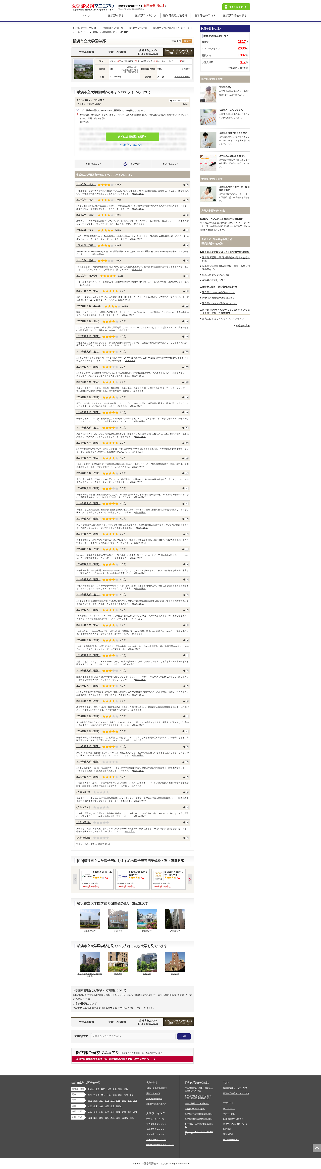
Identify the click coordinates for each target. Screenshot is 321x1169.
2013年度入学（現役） (88, 397)
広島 (90, 1112)
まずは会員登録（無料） (132, 136)
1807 (242, 55)
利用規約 (227, 1129)
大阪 (90, 1106)
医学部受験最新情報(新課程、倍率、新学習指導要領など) (199, 1097)
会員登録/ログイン (238, 7)
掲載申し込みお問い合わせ (235, 1124)
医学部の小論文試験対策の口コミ (219, 303)
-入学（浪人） (83, 807)
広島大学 (118, 931)
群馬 (120, 1095)
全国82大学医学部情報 (156, 1088)
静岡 (124, 1100)
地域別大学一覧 (153, 1093)
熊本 (107, 1118)
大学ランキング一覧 (155, 1119)
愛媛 (118, 1112)
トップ (86, 15)
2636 (242, 48)
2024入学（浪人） (86, 230)
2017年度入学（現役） (88, 336)
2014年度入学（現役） (88, 412)
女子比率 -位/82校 (182, 77)
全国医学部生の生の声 (156, 1104)
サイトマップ (229, 1109)
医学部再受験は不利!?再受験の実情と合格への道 (199, 1089)
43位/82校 (185, 69)
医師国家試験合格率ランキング (160, 1144)
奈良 (113, 1106)
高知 (135, 1112)
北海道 (91, 1089)
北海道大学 (147, 931)
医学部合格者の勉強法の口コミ (218, 292)
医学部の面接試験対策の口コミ (218, 298)
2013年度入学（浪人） (88, 427)
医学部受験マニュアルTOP (235, 1088)
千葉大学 (118, 973)
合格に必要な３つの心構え (216, 274)
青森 (97, 1089)
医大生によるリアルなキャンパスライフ (223, 318)
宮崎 (118, 1118)
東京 (90, 1095)
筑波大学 (147, 973)
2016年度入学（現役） (88, 731)
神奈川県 (176, 41)
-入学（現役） (83, 792)
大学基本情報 (86, 51)
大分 (113, 1118)
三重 (135, 1100)
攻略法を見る (243, 325)
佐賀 (95, 1118)
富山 (107, 1100)
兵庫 (95, 1106)
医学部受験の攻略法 (175, 15)
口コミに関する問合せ (233, 1119)
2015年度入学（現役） (88, 366)
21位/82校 (132, 67)
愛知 (118, 1100)
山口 (101, 1112)
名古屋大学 (175, 931)
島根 (107, 1112)
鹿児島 (125, 1118)
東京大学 (175, 973)
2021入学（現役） (86, 260)
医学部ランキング (145, 15)
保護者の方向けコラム (214, 280)
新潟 (90, 1100)
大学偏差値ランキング (156, 1124)
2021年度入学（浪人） (88, 291)
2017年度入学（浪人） (88, 321)
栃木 (126, 1095)
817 (243, 62)
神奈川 (96, 1095)
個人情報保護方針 (231, 1139)
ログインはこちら (133, 144)
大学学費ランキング (155, 1134)
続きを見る (138, 193)
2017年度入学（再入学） (89, 306)
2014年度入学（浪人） (88, 458)
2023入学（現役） (86, 245)
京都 (101, 1106)
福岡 (90, 1118)
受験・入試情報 (117, 51)
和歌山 (119, 1106)
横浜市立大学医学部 (83, 1008)
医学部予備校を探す (235, 15)
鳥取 (113, 1112)
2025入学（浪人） (86, 184)
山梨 (132, 1095)
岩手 (115, 1089)
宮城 (120, 1089)
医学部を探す (116, 15)
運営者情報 (228, 1134)
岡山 (95, 1112)
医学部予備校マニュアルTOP (236, 1093)
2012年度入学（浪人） (88, 351)
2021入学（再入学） (87, 275)
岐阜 (130, 1100)
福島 (126, 1089)
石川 (101, 1100)
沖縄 (132, 1118)
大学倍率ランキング (155, 1129)
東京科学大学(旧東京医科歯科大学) (90, 975)
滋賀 (107, 1106)
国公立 (187, 41)
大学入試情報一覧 (154, 1098)
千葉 (109, 1095)
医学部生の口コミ (205, 15)
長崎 (101, 1118)
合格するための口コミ (148, 52)
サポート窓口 (229, 1114)
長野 (95, 1100)
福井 (113, 1100)
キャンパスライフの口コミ (179, 51)
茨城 (115, 1095)
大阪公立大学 (90, 931)
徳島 (130, 1112)
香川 (124, 1112)
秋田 (103, 1089)
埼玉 (103, 1095)
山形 (109, 1089)
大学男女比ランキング (156, 1139)
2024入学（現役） (86, 215)
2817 (242, 41)
